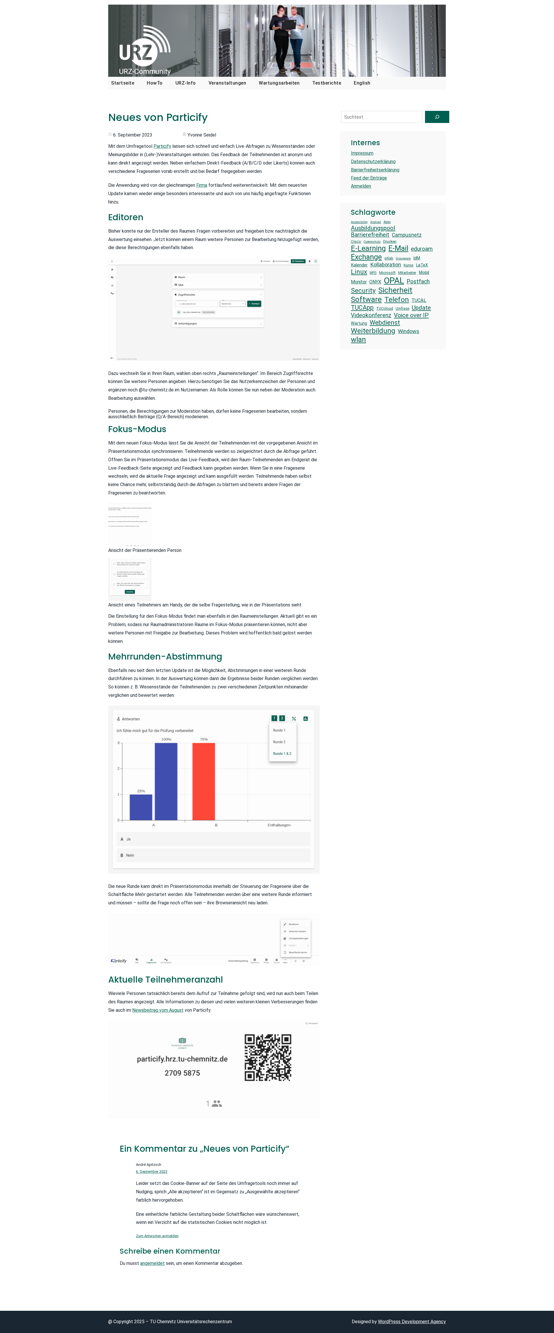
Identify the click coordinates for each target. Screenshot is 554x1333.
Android (375, 222)
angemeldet (152, 1263)
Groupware (403, 258)
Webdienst (385, 322)
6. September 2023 (151, 1171)
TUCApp (362, 307)
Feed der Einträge (369, 178)
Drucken (389, 241)
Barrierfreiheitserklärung (375, 170)
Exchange (366, 257)
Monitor (359, 282)
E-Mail (398, 248)
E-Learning (368, 248)
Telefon (396, 299)
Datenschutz (372, 242)
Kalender (359, 265)
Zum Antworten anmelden (157, 1236)
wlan (358, 339)
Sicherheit (395, 290)
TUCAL (418, 300)
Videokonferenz (371, 315)
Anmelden (361, 186)
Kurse (408, 265)
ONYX (375, 282)
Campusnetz (407, 235)
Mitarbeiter (407, 272)
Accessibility (359, 222)
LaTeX (422, 265)
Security (363, 290)
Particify (162, 146)
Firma (201, 185)
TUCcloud (384, 308)
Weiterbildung (373, 330)
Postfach (418, 281)
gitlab (388, 258)
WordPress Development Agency (412, 1321)
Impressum (362, 153)
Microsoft (387, 272)
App (387, 222)
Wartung (359, 323)
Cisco (356, 241)
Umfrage (402, 309)
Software (366, 299)
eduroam (422, 249)
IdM (416, 258)
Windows (408, 331)
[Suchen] (437, 117)
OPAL (394, 280)
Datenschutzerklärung (373, 161)
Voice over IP (411, 315)
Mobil (424, 272)
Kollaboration (385, 265)
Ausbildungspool (373, 227)
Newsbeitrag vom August (158, 1010)
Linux (359, 272)
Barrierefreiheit (370, 234)
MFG (373, 273)
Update (421, 307)
